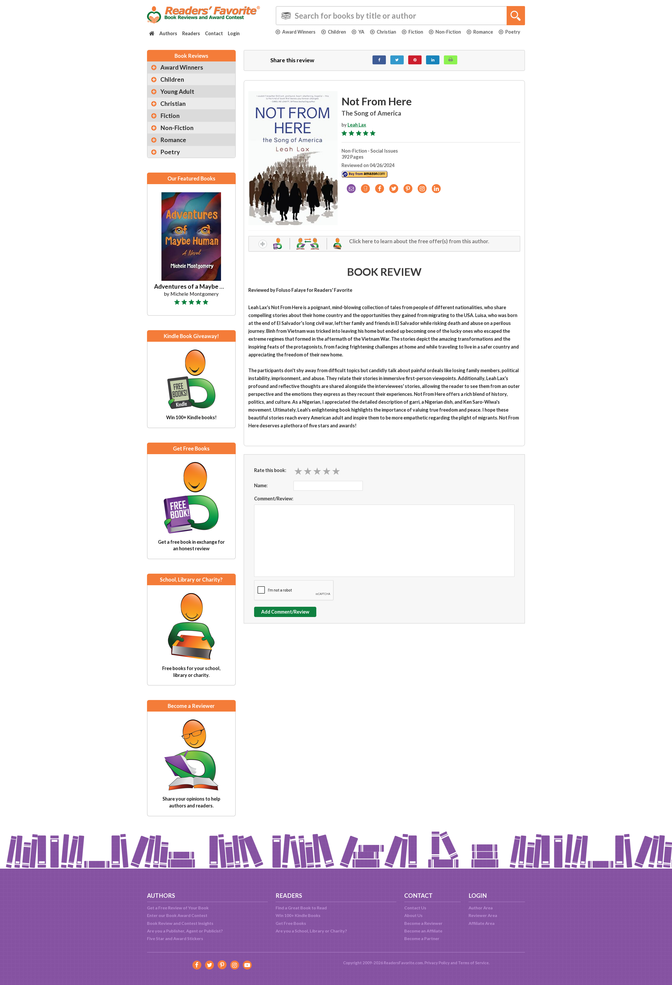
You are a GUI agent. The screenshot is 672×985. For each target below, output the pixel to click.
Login (234, 33)
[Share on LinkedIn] (432, 59)
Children (337, 32)
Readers (191, 33)
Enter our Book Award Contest (177, 915)
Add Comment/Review (285, 612)
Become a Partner (421, 938)
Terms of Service (473, 962)
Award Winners (299, 32)
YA (361, 32)
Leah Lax (357, 125)
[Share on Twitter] (397, 59)
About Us (413, 915)
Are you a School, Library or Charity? (311, 930)
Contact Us (415, 907)
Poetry (512, 32)
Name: (260, 485)
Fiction (415, 32)
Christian (386, 32)
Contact (214, 33)
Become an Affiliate (423, 930)
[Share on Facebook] (379, 59)
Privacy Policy (437, 962)
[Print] (450, 59)
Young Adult (177, 91)
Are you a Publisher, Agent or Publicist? (185, 930)
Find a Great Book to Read (301, 907)
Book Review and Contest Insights (180, 923)
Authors (168, 33)
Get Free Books (291, 923)
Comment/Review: (273, 498)
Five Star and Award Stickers (175, 938)
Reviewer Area (483, 915)
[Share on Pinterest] (415, 59)
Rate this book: (270, 470)
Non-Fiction (448, 32)
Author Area (481, 907)
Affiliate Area (482, 923)
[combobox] (400, 15)
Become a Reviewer (423, 923)
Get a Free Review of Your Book (178, 907)
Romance (483, 32)
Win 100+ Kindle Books (298, 915)
